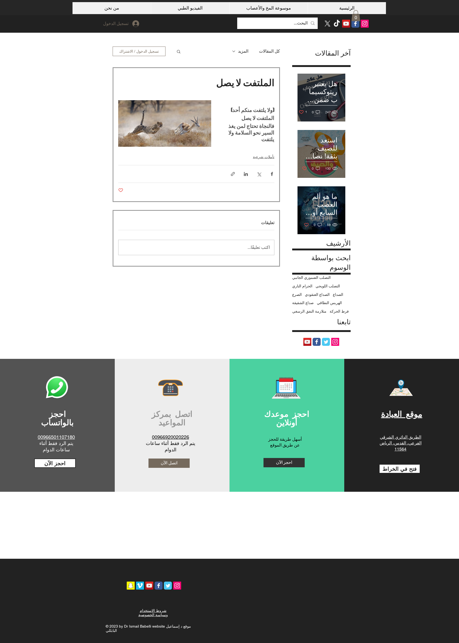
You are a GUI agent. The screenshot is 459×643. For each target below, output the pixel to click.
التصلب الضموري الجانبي (311, 277)
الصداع (338, 294)
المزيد (243, 51)
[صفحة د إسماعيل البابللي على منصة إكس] (328, 24)
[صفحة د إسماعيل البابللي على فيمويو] (140, 586)
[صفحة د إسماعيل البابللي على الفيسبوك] (355, 24)
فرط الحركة (339, 311)
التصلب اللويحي (328, 286)
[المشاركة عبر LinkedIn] (245, 173)
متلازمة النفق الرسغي (309, 311)
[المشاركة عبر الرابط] (232, 173)
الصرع (297, 294)
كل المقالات (269, 51)
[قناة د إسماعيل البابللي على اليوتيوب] (346, 24)
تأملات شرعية (263, 157)
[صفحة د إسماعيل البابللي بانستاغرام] (365, 24)
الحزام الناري (302, 286)
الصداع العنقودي (317, 294)
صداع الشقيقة (303, 303)
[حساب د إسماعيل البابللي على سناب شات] (131, 586)
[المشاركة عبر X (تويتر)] (258, 173)
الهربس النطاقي (329, 303)
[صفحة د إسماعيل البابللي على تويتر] (326, 342)
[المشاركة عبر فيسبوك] (271, 173)
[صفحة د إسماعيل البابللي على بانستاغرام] (177, 586)
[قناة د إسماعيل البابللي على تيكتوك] (337, 24)
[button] (355, 15)
